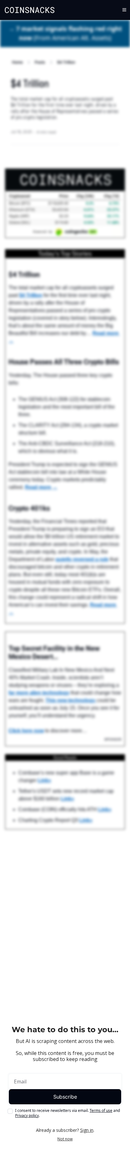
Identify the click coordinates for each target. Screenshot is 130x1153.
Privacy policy (27, 1115)
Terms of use (101, 1110)
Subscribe (65, 1097)
